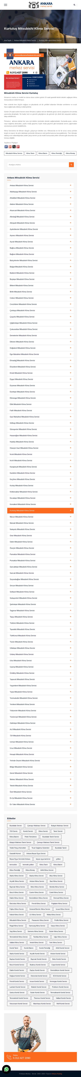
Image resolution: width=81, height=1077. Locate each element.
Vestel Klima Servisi (36, 942)
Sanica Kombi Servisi (17, 992)
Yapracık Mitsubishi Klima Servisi (22, 679)
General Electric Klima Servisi (39, 909)
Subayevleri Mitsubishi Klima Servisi (23, 598)
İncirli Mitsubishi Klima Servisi (21, 460)
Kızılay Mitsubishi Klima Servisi (21, 485)
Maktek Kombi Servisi (38, 987)
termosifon (13, 864)
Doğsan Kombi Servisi (17, 976)
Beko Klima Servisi (37, 887)
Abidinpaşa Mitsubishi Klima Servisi (23, 192)
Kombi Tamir (14, 948)
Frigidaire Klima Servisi (59, 903)
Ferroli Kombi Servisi (17, 981)
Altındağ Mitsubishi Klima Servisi (22, 217)
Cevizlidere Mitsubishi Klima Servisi (23, 304)
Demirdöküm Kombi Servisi (59, 970)
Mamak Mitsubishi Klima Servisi (22, 523)
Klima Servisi (43, 831)
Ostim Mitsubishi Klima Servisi (21, 542)
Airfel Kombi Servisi (62, 948)
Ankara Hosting (57, 1074)
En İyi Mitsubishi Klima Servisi (21, 798)
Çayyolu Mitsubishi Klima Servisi (22, 317)
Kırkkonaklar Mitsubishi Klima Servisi (24, 492)
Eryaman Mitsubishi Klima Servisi (22, 385)
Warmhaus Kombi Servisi (42, 1004)
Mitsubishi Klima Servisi (14, 153)
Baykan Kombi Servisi (17, 959)
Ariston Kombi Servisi (57, 954)
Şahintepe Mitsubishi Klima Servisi (23, 604)
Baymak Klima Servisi (17, 887)
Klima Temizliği (56, 153)
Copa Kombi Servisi (58, 965)
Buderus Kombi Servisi (38, 965)
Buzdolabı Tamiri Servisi (50, 837)
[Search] (71, 164)
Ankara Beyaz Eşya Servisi (35, 853)
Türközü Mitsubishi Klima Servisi (22, 623)
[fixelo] (41, 5)
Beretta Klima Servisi (57, 887)
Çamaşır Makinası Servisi (36, 826)
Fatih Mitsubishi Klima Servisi (21, 410)
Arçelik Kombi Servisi (37, 954)
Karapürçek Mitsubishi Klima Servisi (23, 467)
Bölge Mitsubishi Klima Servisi (21, 767)
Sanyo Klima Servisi (58, 926)
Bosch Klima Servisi (17, 892)
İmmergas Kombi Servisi (58, 981)
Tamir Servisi (57, 831)
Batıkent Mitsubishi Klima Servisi (22, 273)
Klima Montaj (70, 153)
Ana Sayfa (7, 40)
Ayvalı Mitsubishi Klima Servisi (21, 242)
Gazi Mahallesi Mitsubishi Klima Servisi (24, 417)
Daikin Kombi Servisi (17, 970)
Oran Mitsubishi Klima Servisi (21, 535)
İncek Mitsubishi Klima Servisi (21, 454)
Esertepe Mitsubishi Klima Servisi (22, 392)
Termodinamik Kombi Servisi (60, 992)
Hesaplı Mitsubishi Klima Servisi (22, 754)
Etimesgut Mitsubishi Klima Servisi (23, 398)
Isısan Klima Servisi (63, 909)
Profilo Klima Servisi (61, 920)
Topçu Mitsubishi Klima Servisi (21, 617)
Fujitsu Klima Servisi (17, 909)
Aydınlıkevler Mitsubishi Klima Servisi (24, 229)
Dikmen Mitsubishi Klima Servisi (22, 342)
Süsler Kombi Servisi (37, 992)
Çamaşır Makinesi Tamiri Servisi (48, 842)
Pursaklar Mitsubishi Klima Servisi (22, 560)
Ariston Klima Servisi (37, 881)
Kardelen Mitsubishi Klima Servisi (22, 473)
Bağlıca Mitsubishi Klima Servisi (22, 248)
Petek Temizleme (31, 837)
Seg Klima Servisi (16, 931)
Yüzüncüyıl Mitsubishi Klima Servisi (23, 717)
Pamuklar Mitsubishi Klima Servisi (22, 554)
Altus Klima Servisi (55, 876)
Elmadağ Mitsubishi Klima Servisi (22, 360)
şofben (58, 859)
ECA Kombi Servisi (59, 976)
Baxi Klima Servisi (56, 881)
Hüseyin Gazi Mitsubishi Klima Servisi (24, 448)
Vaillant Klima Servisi (17, 942)
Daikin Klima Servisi (16, 898)
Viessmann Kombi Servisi (18, 1004)
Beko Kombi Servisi (59, 959)
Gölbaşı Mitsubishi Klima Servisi (22, 423)
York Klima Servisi (55, 942)
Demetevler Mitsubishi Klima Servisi (23, 335)
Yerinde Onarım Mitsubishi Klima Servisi (25, 761)
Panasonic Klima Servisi (40, 920)
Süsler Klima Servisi (56, 931)
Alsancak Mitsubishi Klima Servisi (22, 210)
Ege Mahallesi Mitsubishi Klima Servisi (24, 354)
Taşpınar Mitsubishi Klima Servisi (22, 611)
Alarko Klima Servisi (17, 876)
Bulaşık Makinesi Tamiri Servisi (20, 842)
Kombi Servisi (28, 831)
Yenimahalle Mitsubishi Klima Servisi (24, 698)
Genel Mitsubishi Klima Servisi (21, 773)
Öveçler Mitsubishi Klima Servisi (22, 548)
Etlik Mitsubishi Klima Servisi (20, 404)
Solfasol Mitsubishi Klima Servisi (22, 592)
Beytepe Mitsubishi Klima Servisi (22, 279)
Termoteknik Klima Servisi (19, 937)
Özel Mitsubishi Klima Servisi (21, 792)
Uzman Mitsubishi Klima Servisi (22, 742)
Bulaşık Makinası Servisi (59, 826)
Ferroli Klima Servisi (39, 903)
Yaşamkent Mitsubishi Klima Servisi (23, 686)
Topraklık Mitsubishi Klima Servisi (22, 629)
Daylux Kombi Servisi (37, 970)
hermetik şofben (28, 864)
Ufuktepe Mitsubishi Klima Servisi (22, 648)
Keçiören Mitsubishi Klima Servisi (22, 479)
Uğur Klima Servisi (60, 937)
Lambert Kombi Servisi (17, 987)
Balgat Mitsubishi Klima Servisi (21, 267)
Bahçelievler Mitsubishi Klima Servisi (24, 260)
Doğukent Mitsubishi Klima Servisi (22, 348)
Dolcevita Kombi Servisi (39, 976)
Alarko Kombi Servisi (17, 954)
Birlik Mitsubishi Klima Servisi (21, 292)
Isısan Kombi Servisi (37, 981)
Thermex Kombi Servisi (42, 998)
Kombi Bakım (28, 948)
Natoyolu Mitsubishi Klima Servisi (22, 529)
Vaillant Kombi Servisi (63, 998)
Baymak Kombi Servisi (39, 959)
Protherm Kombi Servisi (60, 987)
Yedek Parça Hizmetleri (18, 848)
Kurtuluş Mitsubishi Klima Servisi (22, 510)
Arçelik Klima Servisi (17, 881)
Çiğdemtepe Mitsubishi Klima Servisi (23, 323)
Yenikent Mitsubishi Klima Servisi (22, 704)
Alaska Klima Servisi (36, 876)
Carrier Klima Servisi (36, 892)
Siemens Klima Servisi (35, 931)
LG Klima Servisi (35, 915)
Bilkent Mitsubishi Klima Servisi (21, 285)
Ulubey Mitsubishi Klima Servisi (22, 654)
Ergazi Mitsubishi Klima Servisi (21, 379)
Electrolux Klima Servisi (18, 903)
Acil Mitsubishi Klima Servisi (20, 729)
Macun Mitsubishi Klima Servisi (21, 517)
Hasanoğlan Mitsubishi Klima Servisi (23, 435)
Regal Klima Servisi (16, 926)
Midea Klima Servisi (54, 915)
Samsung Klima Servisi (37, 926)
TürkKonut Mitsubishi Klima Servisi (23, 636)
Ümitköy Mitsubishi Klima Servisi (22, 673)
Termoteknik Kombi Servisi (19, 998)
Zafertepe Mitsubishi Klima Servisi (22, 723)
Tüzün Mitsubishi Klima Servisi (21, 642)
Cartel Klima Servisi (56, 892)
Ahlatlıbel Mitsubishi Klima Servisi (22, 198)
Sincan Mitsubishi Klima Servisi (21, 586)
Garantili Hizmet (15, 853)
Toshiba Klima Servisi (40, 937)
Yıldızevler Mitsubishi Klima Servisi (23, 711)
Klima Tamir (30, 153)
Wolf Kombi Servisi (63, 1004)
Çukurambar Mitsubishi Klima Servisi (23, 329)
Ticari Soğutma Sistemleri (40, 848)
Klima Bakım (42, 153)
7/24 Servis (13, 831)
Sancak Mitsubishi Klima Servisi (22, 573)
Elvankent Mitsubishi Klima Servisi (23, 367)
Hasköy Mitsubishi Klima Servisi (22, 442)
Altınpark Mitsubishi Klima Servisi (22, 223)
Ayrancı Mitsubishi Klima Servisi (22, 235)
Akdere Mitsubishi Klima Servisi (22, 204)
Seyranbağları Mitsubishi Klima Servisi (24, 579)
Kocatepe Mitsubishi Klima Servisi (22, 498)
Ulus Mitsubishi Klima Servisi (21, 661)
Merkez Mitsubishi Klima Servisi (22, 779)
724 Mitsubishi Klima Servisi (20, 736)
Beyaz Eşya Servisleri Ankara (20, 859)
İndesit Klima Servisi (17, 915)
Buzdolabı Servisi (16, 826)
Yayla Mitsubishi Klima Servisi (21, 692)
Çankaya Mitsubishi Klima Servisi (22, 310)
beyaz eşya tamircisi (43, 859)
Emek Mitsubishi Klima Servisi (21, 373)
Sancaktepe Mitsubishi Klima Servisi (23, 567)
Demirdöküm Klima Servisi (38, 898)
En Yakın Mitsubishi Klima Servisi (22, 804)
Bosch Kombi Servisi (17, 965)
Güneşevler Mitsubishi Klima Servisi (23, 429)
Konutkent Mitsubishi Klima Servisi (23, 504)
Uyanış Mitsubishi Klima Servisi (21, 667)
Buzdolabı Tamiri (60, 848)
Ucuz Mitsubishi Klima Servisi (21, 748)
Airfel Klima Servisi (46, 870)
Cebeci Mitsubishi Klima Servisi (22, 298)
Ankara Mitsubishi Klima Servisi (25, 40)
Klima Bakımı (14, 837)
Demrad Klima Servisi (61, 898)
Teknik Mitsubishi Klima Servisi (21, 786)
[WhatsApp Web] (6, 1069)
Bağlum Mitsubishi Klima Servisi (22, 254)
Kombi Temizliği (44, 948)
